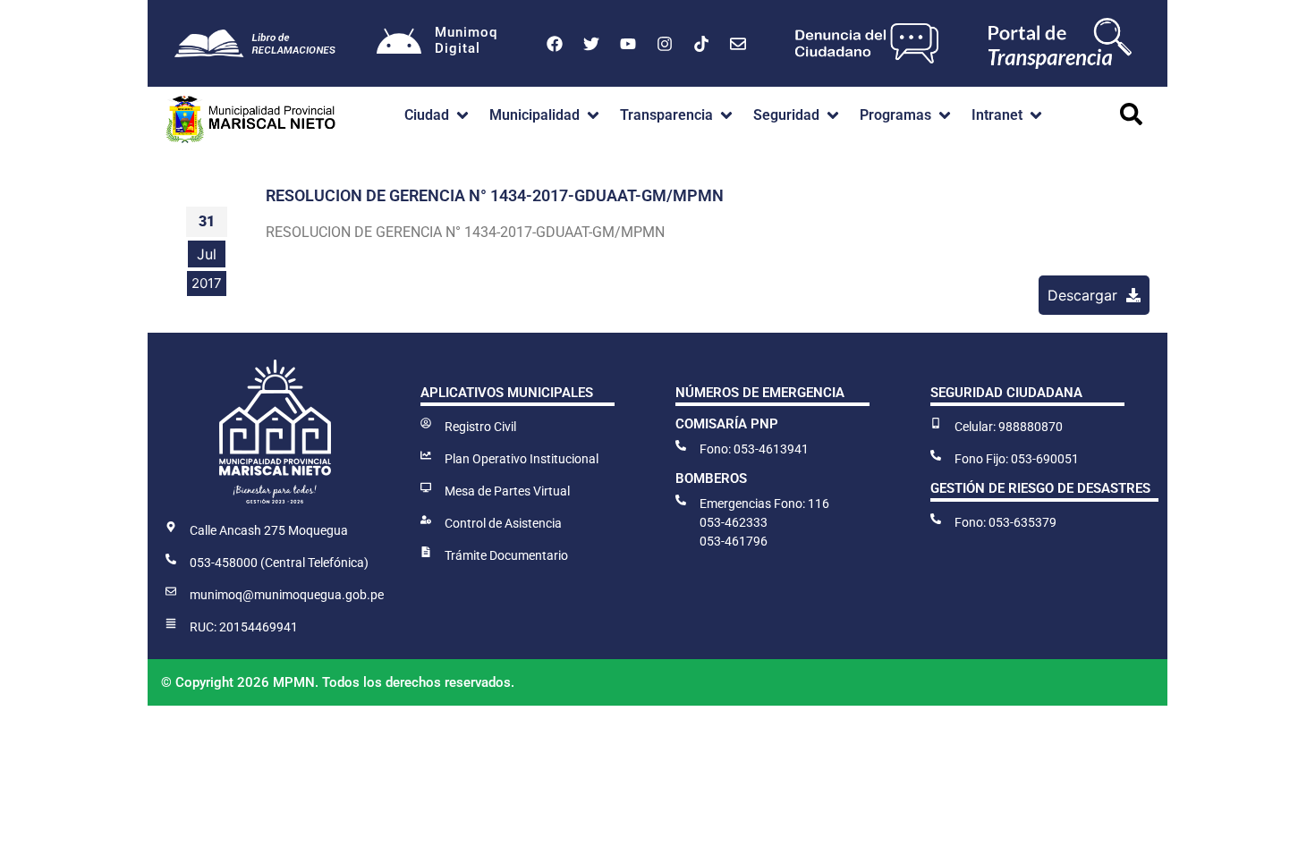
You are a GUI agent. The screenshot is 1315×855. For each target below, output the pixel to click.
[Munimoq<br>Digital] (399, 43)
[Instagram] (665, 44)
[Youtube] (628, 44)
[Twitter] (591, 44)
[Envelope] (738, 44)
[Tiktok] (701, 44)
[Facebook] (555, 44)
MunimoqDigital (466, 40)
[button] (437, 115)
